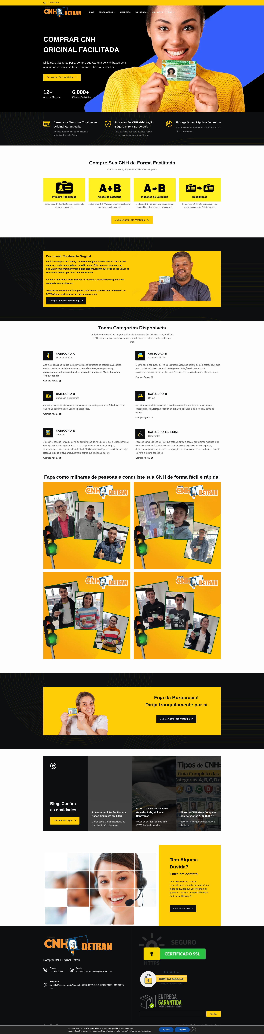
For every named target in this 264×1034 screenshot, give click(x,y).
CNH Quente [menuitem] (157, 12)
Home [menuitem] (91, 12)
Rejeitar (182, 1029)
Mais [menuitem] (170, 12)
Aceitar (166, 1029)
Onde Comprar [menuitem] (106, 12)
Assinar (213, 1014)
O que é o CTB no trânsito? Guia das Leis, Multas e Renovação (152, 812)
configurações (144, 1031)
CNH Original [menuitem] (141, 12)
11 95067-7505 (56, 971)
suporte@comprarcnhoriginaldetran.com (94, 971)
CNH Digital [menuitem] (125, 12)
